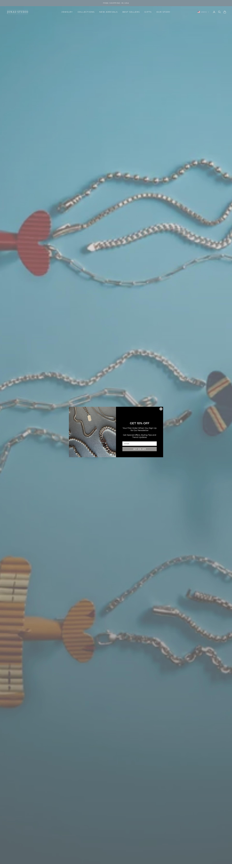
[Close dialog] (161, 409)
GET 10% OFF (139, 449)
